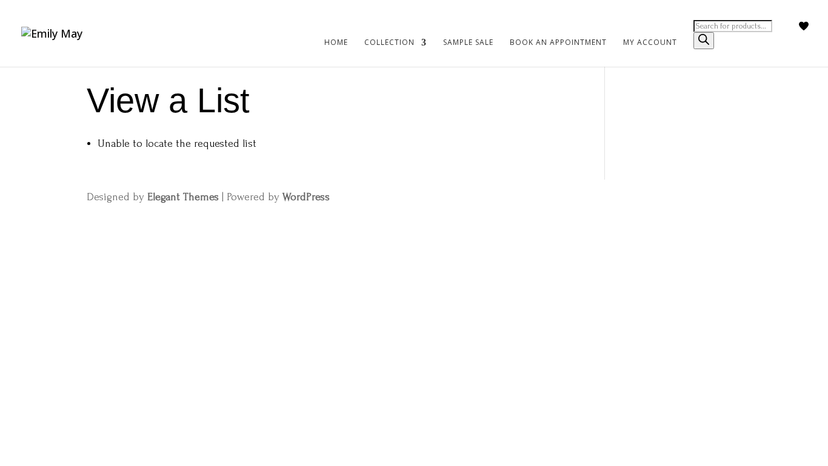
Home (336, 42)
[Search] (703, 40)
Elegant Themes (183, 197)
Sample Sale (468, 42)
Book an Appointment (558, 42)
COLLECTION (389, 42)
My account (650, 42)
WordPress (306, 197)
